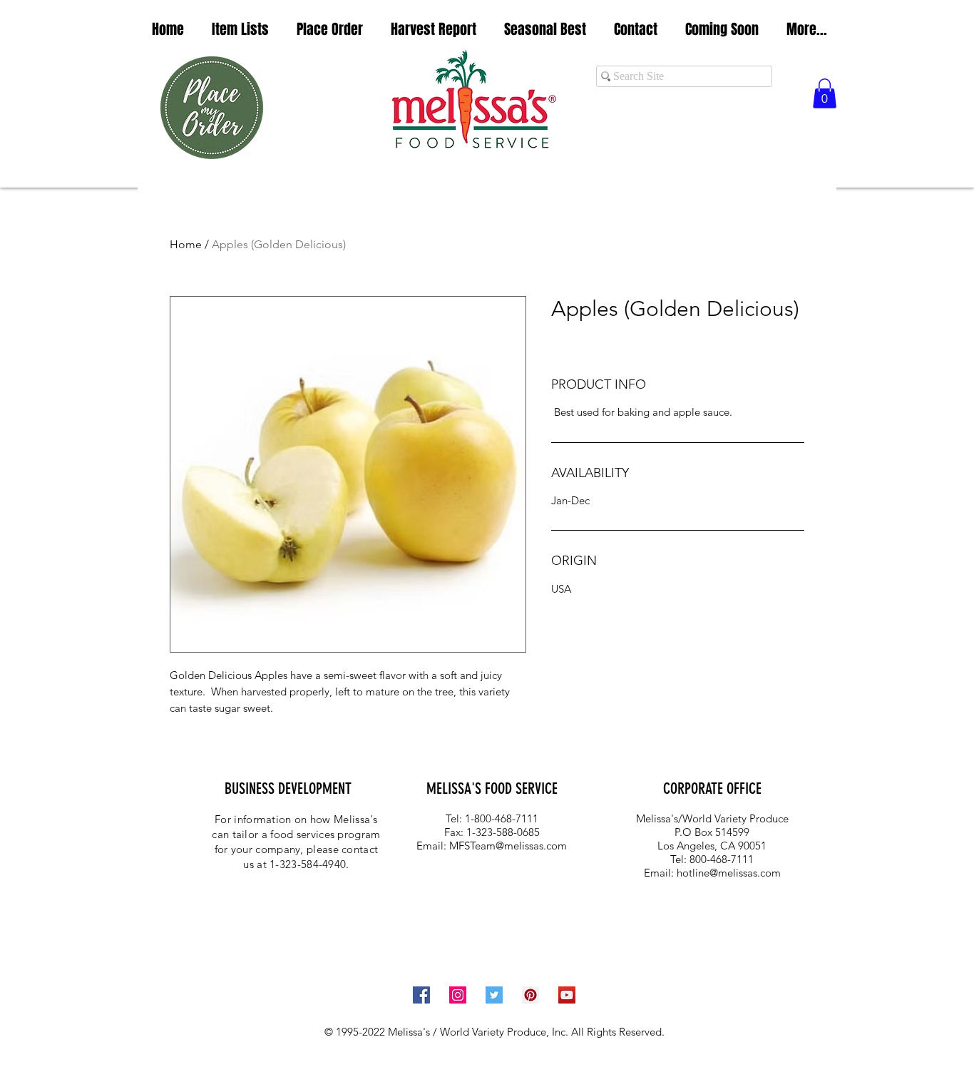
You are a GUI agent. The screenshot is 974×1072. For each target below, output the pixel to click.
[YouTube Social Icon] (566, 995)
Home (186, 244)
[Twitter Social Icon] (494, 995)
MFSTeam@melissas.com (508, 845)
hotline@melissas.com (729, 872)
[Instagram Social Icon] (457, 995)
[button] (240, 30)
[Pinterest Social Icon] (530, 995)
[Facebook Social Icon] (421, 995)
